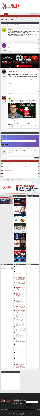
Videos (15, 13)
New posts (2, 15)
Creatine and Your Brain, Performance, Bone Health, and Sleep (20, 353)
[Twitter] (28, 399)
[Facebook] (26, 399)
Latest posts (16, 264)
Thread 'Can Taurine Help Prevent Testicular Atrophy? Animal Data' (24, 74)
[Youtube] (30, 399)
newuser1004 (37, 266)
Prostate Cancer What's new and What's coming (12, 173)
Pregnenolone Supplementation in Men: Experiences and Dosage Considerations (20, 320)
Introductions (18, 309)
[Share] (37, 27)
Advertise (38, 409)
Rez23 (4, 171)
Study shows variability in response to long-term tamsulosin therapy (20, 359)
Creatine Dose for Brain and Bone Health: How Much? (20, 267)
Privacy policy (31, 411)
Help (34, 411)
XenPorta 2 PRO (16, 415)
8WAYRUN (24, 415)
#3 (38, 69)
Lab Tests (18, 13)
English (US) (3, 411)
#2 (38, 43)
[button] (3, 14)
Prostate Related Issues (13, 174)
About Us (31, 409)
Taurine (9, 47)
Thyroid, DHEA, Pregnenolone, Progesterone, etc (20, 325)
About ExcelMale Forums (18, 403)
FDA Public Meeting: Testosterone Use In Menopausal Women (19, 272)
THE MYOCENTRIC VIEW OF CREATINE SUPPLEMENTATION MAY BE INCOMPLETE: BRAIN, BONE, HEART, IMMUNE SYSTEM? (20, 345)
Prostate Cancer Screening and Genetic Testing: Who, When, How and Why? (20, 365)
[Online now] (3, 73)
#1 (38, 27)
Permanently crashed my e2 (20, 282)
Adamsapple (10, 125)
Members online (30, 264)
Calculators (23, 13)
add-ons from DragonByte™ (17, 413)
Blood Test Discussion (12, 171)
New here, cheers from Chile (20, 306)
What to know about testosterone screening (19, 338)
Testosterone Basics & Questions (20, 330)
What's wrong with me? (7, 170)
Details (32, 413)
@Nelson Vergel (20, 34)
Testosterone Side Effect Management (15, 177)
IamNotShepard (35, 170)
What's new (10, 13)
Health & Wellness (18, 356)
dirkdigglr (2, 20)
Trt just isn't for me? (7, 176)
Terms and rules (26, 411)
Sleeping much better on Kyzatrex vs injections (20, 327)
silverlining (28, 266)
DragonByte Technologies (28, 413)
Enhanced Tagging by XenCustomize (20, 414)
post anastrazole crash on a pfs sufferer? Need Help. (20, 278)
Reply (38, 39)
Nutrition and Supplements (27, 89)
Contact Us (35, 409)
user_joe (36, 166)
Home (2, 13)
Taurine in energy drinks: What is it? (10, 163)
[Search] (39, 14)
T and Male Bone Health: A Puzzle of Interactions (20, 301)
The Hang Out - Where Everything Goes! (14, 168)
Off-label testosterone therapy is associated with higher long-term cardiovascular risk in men (21, 312)
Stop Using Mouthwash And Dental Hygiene (20, 332)
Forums (6, 13)
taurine (11, 20)
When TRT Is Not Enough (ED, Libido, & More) (20, 336)
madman (4, 174)
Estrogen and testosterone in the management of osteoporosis (20, 294)
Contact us (21, 411)
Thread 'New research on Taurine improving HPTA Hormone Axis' (23, 98)
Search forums (6, 15)
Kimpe (4, 177)
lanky (4, 168)
